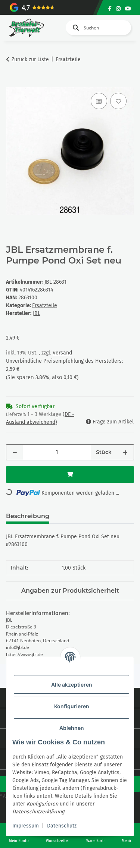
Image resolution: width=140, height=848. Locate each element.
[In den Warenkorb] (12, 83)
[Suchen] (74, 27)
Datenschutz (62, 826)
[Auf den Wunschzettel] (118, 101)
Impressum (25, 826)
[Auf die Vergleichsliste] (99, 101)
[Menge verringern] (14, 452)
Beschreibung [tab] (27, 516)
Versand (62, 353)
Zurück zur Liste (30, 59)
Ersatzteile (44, 305)
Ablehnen (71, 728)
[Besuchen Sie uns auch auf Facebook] (110, 9)
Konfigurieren (71, 706)
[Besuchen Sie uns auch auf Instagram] (118, 9)
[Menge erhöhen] (125, 452)
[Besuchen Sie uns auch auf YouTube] (128, 9)
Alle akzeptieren (71, 684)
